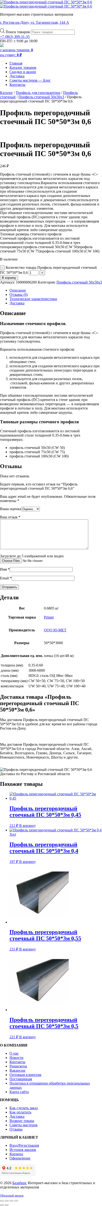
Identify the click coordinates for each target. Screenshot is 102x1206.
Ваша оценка (10, 509)
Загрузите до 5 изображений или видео (32, 556)
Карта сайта (19, 1092)
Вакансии (17, 1070)
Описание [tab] (17, 290)
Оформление (19, 1158)
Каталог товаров (22, 67)
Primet (49, 617)
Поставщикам (20, 1079)
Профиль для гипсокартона (38, 93)
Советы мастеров (23, 1125)
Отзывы (16, 1129)
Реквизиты (18, 1066)
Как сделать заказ (23, 1108)
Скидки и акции (22, 72)
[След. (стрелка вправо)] (7, 1205)
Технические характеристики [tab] (33, 299)
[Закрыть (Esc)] (16, 1200)
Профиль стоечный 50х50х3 (41, 97)
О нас (14, 1053)
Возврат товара (21, 1121)
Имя (5, 569)
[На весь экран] (7, 1200)
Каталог (6, 93)
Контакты (17, 85)
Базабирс (19, 1183)
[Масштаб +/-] (2, 1200)
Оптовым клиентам (25, 1075)
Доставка (16, 76)
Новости (16, 1058)
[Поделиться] (11, 1200)
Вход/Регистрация (24, 1145)
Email (6, 578)
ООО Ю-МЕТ (55, 630)
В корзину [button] (27, 826)
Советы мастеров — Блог (30, 80)
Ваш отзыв (10, 517)
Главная (15, 63)
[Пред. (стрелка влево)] (2, 1205)
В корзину (9, 277)
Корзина (16, 1154)
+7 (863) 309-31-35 (15, 37)
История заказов (22, 1150)
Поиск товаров (18, 32)
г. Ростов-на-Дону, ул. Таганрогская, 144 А (34, 22)
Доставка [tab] (16, 303)
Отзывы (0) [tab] (18, 295)
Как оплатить (20, 1112)
